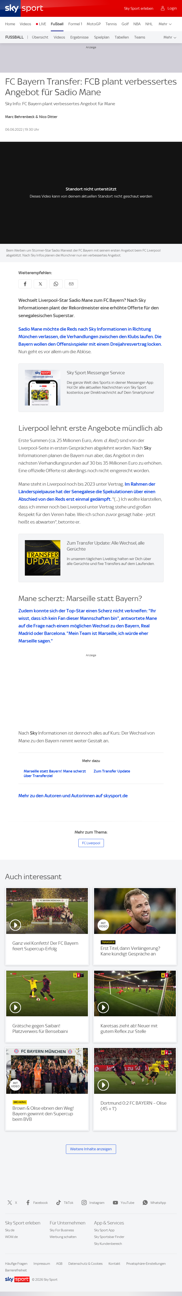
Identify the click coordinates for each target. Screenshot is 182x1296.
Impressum (42, 1264)
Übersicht (40, 37)
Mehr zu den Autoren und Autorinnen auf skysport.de (73, 795)
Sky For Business (62, 1230)
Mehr (163, 24)
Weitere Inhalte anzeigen (91, 1149)
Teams (139, 37)
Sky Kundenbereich (108, 1244)
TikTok (68, 1203)
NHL (149, 24)
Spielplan (101, 37)
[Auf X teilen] (40, 283)
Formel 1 (75, 24)
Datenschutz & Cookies (85, 1264)
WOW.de (11, 1237)
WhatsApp (158, 1203)
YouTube (127, 1203)
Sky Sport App (104, 1230)
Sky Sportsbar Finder (109, 1237)
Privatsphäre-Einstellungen (146, 1264)
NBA (136, 24)
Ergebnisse (79, 37)
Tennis (111, 24)
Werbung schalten (63, 1237)
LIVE (42, 24)
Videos (25, 24)
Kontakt (114, 1264)
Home (10, 24)
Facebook (40, 1203)
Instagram (97, 1203)
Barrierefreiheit (16, 1270)
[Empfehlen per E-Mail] (71, 283)
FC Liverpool (91, 843)
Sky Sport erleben (138, 8)
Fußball (57, 24)
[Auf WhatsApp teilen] (56, 283)
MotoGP (94, 24)
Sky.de (9, 1230)
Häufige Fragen (16, 1264)
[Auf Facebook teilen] (25, 283)
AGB (59, 1264)
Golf (125, 24)
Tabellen (122, 37)
